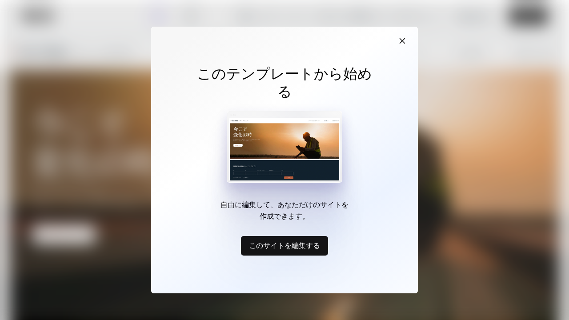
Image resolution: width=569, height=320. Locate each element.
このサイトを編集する (284, 245)
